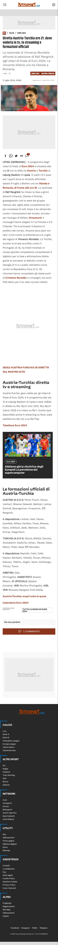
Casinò (6, 916)
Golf (4, 778)
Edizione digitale (10, 844)
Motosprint (7, 809)
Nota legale (8, 875)
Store (5, 847)
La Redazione (8, 869)
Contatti (6, 865)
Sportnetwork (9, 816)
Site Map (6, 909)
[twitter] (16, 156)
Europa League (9, 744)
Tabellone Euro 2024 (15, 425)
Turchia (43, 170)
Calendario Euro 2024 (15, 602)
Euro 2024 (21, 33)
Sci (4, 765)
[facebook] (5, 156)
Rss (4, 834)
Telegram (43, 928)
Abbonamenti (8, 837)
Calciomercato (9, 750)
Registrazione (9, 906)
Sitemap (6, 850)
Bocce (5, 781)
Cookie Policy (9, 878)
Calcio (11, 33)
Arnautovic (35, 217)
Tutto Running (9, 775)
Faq (4, 872)
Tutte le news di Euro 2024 (34, 610)
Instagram (25, 928)
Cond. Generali (9, 888)
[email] (21, 156)
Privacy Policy (9, 885)
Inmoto (6, 806)
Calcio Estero (8, 747)
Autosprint (7, 803)
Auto (5, 800)
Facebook (15, 928)
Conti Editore (8, 819)
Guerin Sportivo (9, 813)
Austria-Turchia (47, 73)
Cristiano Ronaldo (16, 277)
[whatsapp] (10, 156)
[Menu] (4, 5)
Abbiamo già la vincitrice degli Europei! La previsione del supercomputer (24, 469)
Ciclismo (6, 772)
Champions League (11, 741)
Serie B (6, 737)
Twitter (34, 928)
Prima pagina (8, 841)
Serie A (6, 734)
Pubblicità (7, 903)
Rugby (5, 769)
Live (4, 731)
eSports (6, 785)
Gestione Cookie (10, 881)
